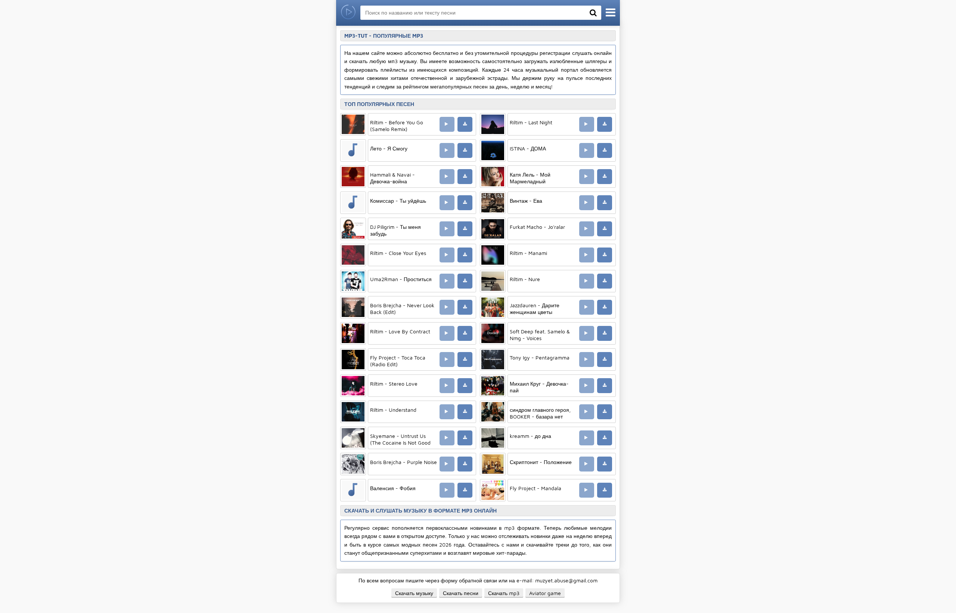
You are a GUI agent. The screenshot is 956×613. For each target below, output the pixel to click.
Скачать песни (460, 593)
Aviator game (545, 593)
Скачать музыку (414, 593)
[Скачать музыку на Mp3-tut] (348, 13)
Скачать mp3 (503, 593)
